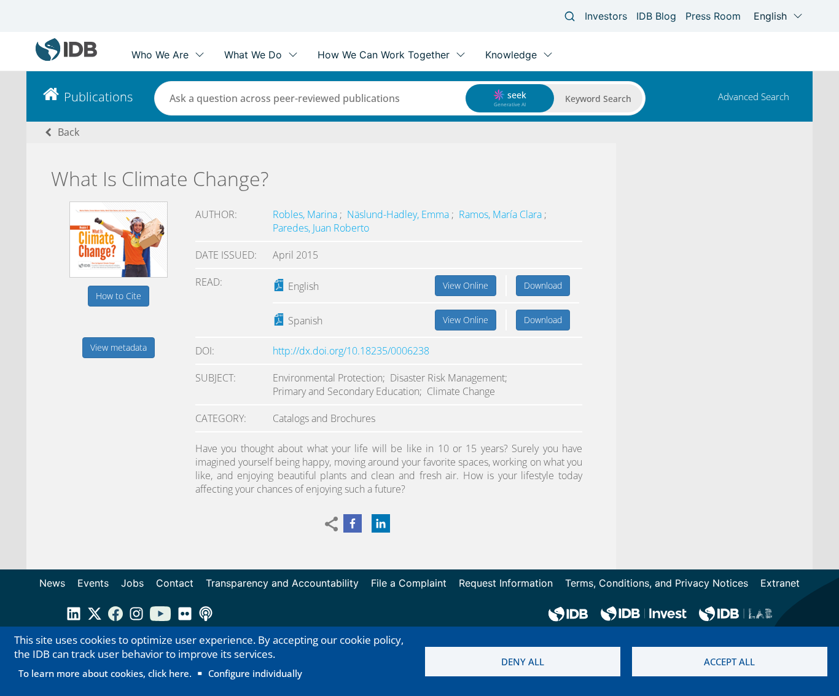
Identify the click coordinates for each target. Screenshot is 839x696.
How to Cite (118, 296)
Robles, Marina (306, 214)
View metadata (118, 347)
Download (543, 285)
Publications (98, 96)
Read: (208, 282)
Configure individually (255, 673)
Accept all (729, 661)
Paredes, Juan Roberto (321, 228)
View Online (465, 285)
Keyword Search (598, 98)
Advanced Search (753, 96)
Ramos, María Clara (501, 214)
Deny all (522, 661)
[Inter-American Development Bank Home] (66, 58)
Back (68, 132)
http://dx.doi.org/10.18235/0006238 (351, 351)
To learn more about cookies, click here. (105, 673)
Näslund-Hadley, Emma (399, 214)
